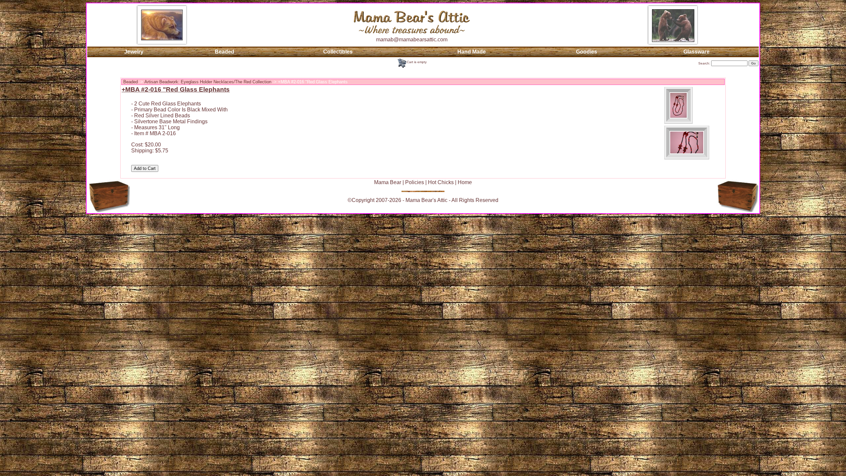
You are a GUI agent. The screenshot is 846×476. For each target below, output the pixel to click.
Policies (414, 182)
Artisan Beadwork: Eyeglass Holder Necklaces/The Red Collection (207, 81)
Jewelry (133, 52)
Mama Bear (387, 182)
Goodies (586, 52)
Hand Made (471, 52)
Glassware (696, 52)
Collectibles (338, 52)
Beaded (224, 52)
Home (465, 182)
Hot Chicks (441, 182)
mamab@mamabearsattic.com (411, 39)
